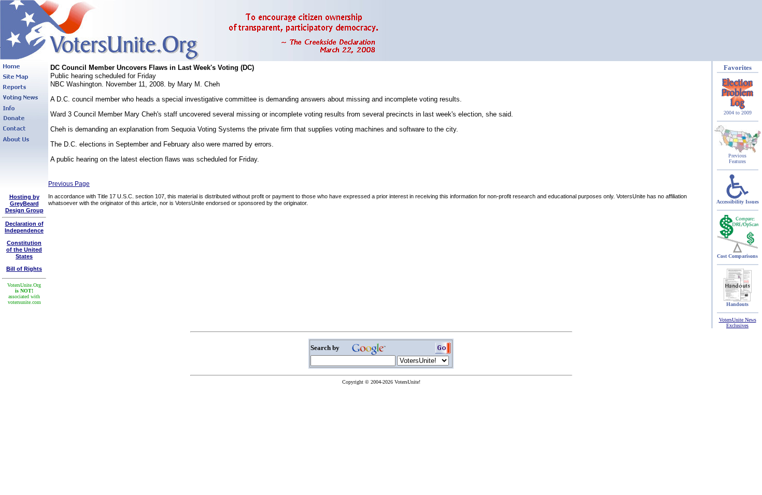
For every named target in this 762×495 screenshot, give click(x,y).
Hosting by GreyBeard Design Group (24, 203)
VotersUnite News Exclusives (737, 322)
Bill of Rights (24, 269)
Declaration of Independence (24, 227)
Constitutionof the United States (24, 249)
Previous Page (69, 183)
